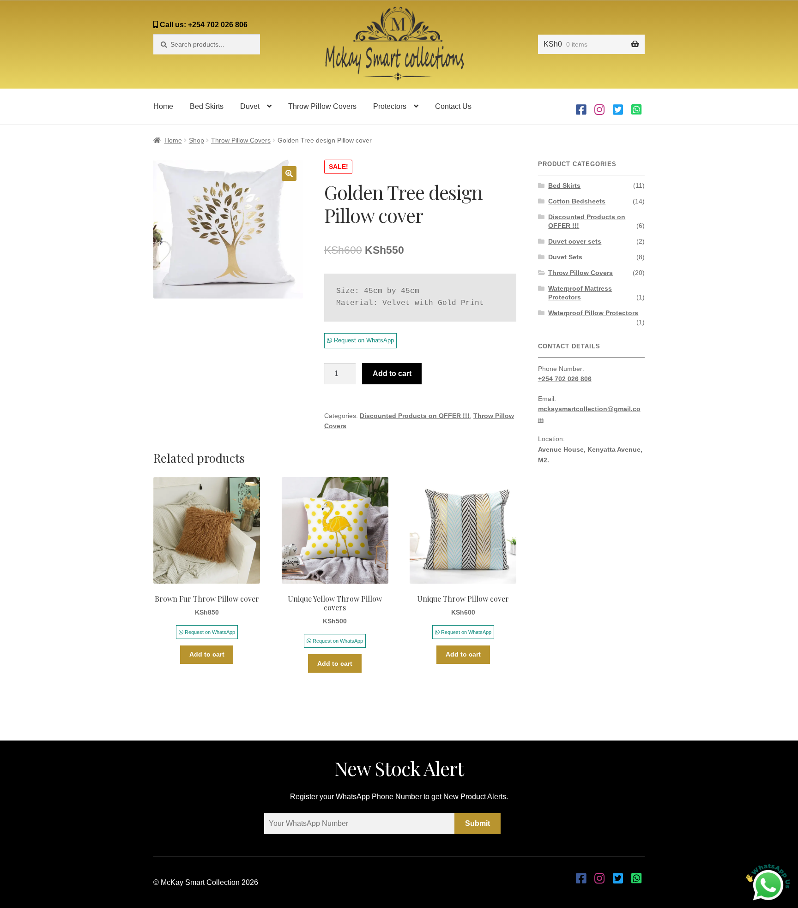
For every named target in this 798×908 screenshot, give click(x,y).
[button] (289, 173)
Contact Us (453, 106)
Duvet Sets (565, 257)
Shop (196, 140)
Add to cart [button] (206, 654)
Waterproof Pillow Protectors (593, 313)
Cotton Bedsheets (576, 201)
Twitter (618, 106)
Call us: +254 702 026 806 (203, 25)
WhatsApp (636, 106)
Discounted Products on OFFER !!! (415, 415)
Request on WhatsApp (363, 340)
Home (163, 106)
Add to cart (392, 373)
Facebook (581, 106)
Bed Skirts (207, 106)
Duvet (250, 106)
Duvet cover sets (574, 241)
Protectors (389, 106)
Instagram (599, 106)
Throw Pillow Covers (322, 106)
